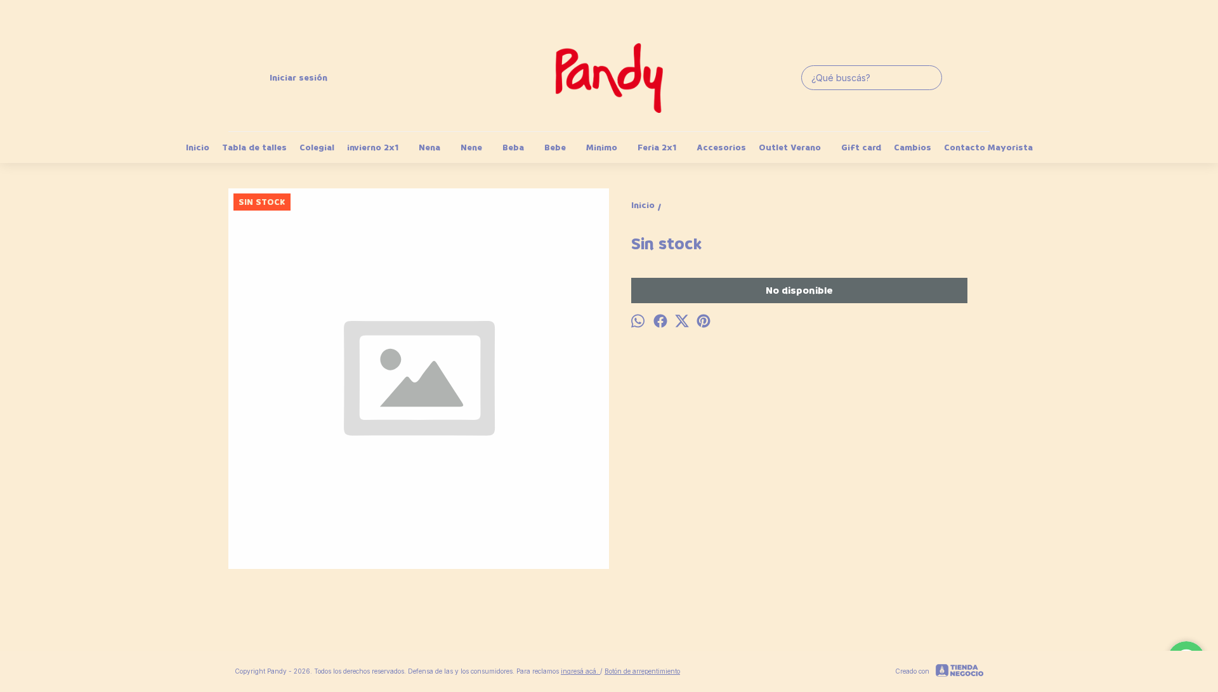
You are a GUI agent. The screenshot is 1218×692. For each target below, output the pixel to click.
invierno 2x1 (372, 147)
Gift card (861, 147)
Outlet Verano (790, 147)
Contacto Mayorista (988, 147)
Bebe (555, 147)
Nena (429, 147)
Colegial (316, 147)
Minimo (601, 147)
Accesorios (721, 147)
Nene (471, 147)
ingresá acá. (580, 671)
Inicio (197, 147)
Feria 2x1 (657, 147)
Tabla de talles (254, 147)
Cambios (912, 147)
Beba (513, 147)
